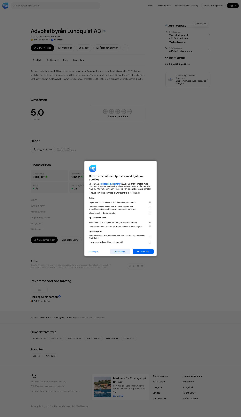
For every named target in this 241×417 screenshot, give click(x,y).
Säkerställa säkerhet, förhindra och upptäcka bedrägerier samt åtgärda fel (116, 237)
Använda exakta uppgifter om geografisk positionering (113, 222)
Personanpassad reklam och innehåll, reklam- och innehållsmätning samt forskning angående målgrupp (112, 208)
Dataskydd (93, 251)
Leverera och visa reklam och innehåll (106, 242)
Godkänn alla (143, 251)
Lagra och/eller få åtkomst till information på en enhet (112, 203)
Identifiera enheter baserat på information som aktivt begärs (115, 227)
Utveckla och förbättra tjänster (102, 213)
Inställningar (120, 251)
